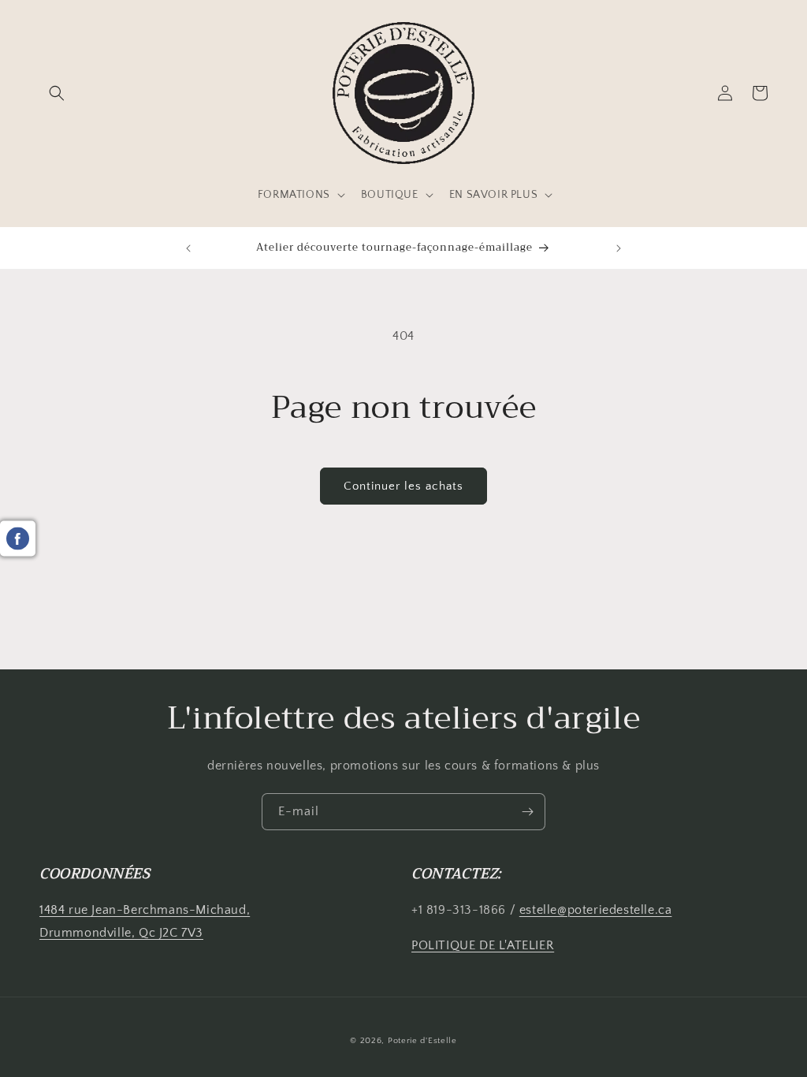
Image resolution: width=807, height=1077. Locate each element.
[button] (56, 93)
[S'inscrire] (527, 811)
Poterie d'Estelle (422, 1040)
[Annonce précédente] (188, 248)
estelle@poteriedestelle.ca (595, 910)
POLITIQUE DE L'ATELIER (482, 945)
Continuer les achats (403, 486)
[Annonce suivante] (618, 248)
